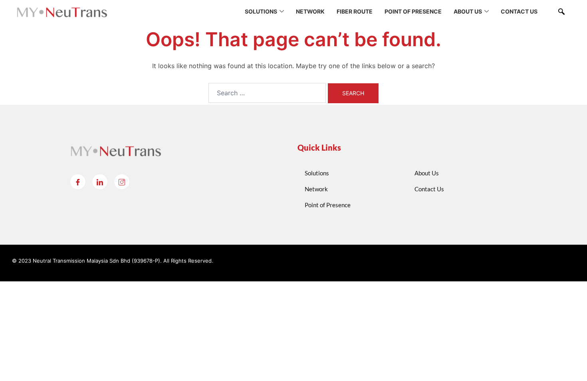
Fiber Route (355, 11)
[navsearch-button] (561, 12)
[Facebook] (78, 182)
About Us (468, 11)
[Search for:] (267, 93)
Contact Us (519, 11)
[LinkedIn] (100, 182)
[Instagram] (122, 182)
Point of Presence (413, 11)
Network (310, 11)
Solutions (261, 11)
